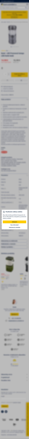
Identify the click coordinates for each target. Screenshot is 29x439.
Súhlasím (14, 222)
